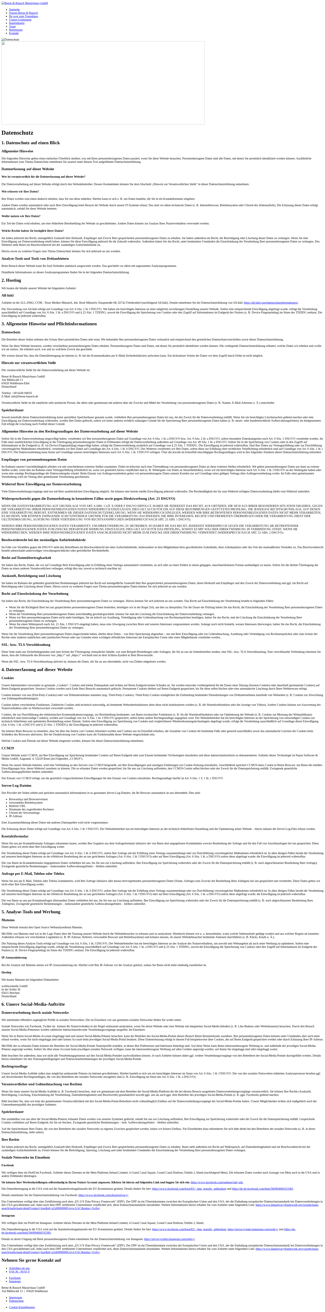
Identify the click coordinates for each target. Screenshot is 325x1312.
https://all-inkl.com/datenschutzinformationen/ (271, 302)
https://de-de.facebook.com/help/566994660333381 (262, 1188)
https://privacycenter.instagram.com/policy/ (253, 1229)
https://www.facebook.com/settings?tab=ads (217, 1182)
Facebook (15, 1278)
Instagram (15, 1281)
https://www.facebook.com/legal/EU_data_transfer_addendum (189, 1188)
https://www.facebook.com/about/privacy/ (103, 1195)
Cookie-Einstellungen (22, 1307)
